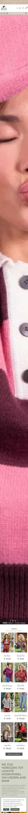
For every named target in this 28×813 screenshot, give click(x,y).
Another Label (10, 793)
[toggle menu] (26, 13)
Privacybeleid (15, 809)
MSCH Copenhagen (20, 793)
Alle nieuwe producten (14, 754)
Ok (6, 809)
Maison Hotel (5, 795)
